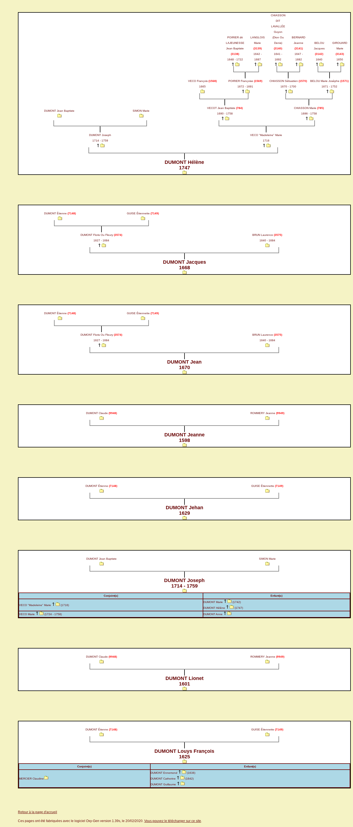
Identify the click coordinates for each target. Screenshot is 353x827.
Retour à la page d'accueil (37, 812)
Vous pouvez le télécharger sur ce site (172, 821)
